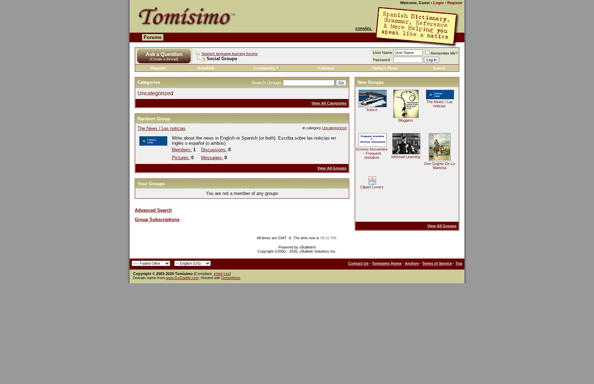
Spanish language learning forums (229, 54)
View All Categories (328, 103)
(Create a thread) (164, 59)
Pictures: (181, 157)
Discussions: (214, 149)
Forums (153, 37)
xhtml (217, 274)
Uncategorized (155, 93)
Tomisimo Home (387, 263)
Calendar (326, 68)
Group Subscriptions (157, 219)
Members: (182, 149)
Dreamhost (230, 278)
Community (264, 68)
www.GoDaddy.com (182, 278)
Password (381, 60)
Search (439, 68)
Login (438, 3)
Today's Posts (385, 68)
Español (363, 29)
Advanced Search (153, 210)
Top (458, 263)
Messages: (212, 157)
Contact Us (358, 263)
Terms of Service (437, 263)
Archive (412, 263)
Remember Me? (444, 53)
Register (454, 3)
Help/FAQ (205, 68)
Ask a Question (164, 54)
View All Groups (331, 168)
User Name (382, 53)
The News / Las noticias (162, 128)
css (226, 274)
